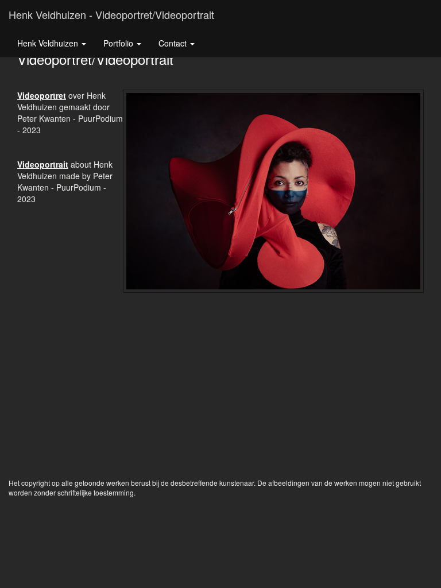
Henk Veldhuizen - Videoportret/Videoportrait (111, 14)
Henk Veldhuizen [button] (48, 43)
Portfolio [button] (119, 43)
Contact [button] (173, 43)
